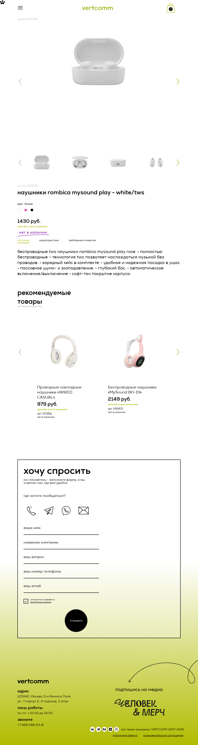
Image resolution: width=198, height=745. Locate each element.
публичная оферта (125, 735)
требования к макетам (82, 240)
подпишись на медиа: (139, 689)
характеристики (49, 240)
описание (23, 240)
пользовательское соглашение (163, 735)
